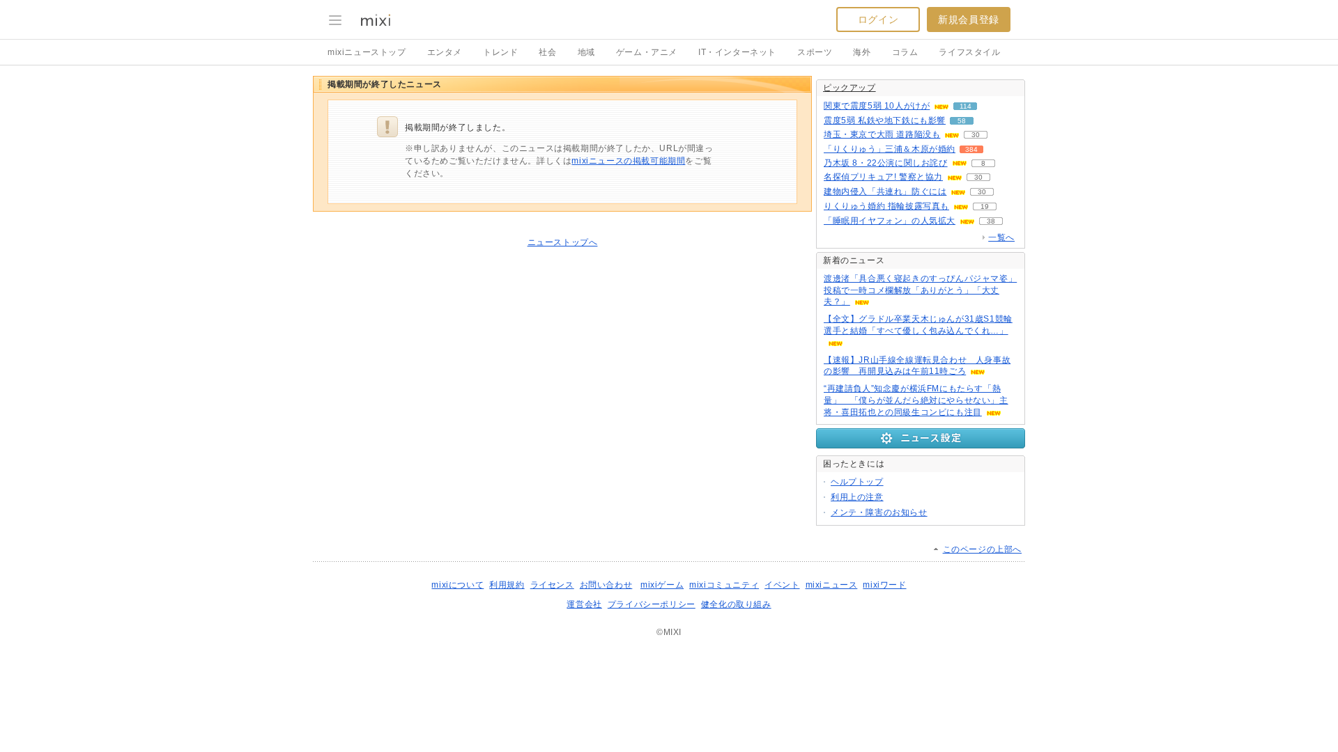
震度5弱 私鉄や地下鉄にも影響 (885, 120)
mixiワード (884, 585)
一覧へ (1001, 237)
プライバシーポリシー (651, 604)
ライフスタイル (969, 52)
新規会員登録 (968, 19)
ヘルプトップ (857, 482)
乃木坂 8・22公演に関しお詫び (886, 163)
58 (962, 121)
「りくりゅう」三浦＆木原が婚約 (889, 149)
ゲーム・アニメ (646, 52)
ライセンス (552, 585)
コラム (905, 52)
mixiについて (457, 585)
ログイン (878, 19)
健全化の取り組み (736, 604)
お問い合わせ (606, 585)
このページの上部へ (982, 549)
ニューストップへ (563, 242)
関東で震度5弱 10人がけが (877, 106)
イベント (781, 585)
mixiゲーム (662, 585)
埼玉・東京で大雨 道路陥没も (882, 134)
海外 (861, 52)
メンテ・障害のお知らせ (879, 512)
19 (985, 206)
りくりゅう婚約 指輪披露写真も (886, 206)
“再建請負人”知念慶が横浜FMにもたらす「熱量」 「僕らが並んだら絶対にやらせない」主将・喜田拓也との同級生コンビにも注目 (916, 400)
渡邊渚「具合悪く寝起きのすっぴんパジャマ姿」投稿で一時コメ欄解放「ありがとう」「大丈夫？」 (920, 290)
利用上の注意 (857, 497)
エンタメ (444, 52)
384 (971, 149)
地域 (586, 52)
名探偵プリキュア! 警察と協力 (883, 177)
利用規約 (506, 585)
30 (975, 135)
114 (965, 106)
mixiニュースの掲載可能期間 (628, 161)
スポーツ (814, 52)
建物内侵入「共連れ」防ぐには (885, 191)
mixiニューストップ (367, 52)
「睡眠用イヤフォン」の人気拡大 (889, 221)
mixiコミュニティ (724, 585)
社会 (547, 52)
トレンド (500, 52)
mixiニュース (832, 585)
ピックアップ (849, 88)
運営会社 (584, 604)
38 (991, 221)
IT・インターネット (737, 52)
